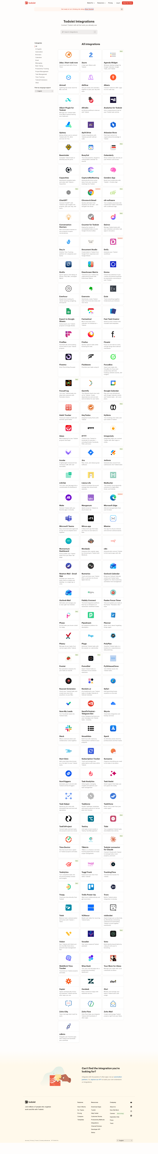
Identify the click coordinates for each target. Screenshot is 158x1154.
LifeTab (62, 483)
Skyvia (107, 711)
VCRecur (86, 915)
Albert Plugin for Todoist (66, 108)
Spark (106, 736)
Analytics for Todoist (113, 107)
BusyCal (85, 155)
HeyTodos (86, 415)
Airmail (62, 85)
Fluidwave (86, 364)
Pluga (84, 643)
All (36, 46)
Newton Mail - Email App (68, 574)
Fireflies (62, 342)
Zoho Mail (108, 1011)
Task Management (41, 74)
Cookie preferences (45, 1140)
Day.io (62, 249)
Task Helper (64, 804)
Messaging (38, 63)
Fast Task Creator (111, 319)
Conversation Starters (65, 225)
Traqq (61, 894)
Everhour (63, 296)
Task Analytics (88, 781)
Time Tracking (39, 77)
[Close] (121, 9)
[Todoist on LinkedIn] (131, 1107)
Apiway (62, 132)
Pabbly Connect (89, 600)
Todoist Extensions (41, 80)
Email (37, 60)
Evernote (86, 296)
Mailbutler (108, 483)
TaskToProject (65, 826)
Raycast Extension (67, 688)
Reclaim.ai (86, 688)
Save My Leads (65, 711)
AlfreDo (85, 107)
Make (61, 505)
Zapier (62, 989)
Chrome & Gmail (89, 200)
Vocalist (85, 941)
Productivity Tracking (42, 68)
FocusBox (108, 364)
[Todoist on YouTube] (131, 1103)
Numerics (86, 573)
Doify (106, 249)
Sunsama (108, 758)
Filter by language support (43, 87)
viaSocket (108, 915)
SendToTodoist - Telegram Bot (89, 712)
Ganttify (85, 390)
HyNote (107, 415)
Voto (106, 941)
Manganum (87, 505)
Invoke (62, 460)
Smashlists (86, 736)
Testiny (85, 826)
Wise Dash (86, 966)
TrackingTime (110, 872)
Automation (39, 52)
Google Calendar (111, 390)
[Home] (30, 3)
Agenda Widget (111, 62)
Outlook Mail (65, 600)
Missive (107, 526)
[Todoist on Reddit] (131, 1116)
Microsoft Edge (110, 505)
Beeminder (64, 155)
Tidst (106, 826)
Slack (61, 736)
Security (27, 1140)
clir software (109, 200)
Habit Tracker (65, 415)
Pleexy (62, 643)
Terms (37, 1140)
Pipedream (86, 622)
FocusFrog (64, 390)
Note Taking (39, 66)
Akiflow (85, 85)
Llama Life (86, 483)
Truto (106, 894)
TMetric (85, 847)
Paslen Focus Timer (112, 600)
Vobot (62, 941)
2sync (84, 62)
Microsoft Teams (66, 526)
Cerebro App (109, 177)
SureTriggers (65, 781)
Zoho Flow (86, 1011)
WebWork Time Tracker (66, 967)
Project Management (41, 71)
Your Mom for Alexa (112, 966)
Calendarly (109, 155)
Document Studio (89, 249)
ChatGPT (63, 200)
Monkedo (86, 548)
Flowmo (62, 364)
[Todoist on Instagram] (131, 1111)
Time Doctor (64, 847)
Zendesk (85, 989)
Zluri (106, 989)
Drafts (62, 272)
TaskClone (108, 804)
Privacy (32, 1140)
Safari (106, 688)
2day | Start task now (68, 62)
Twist (61, 915)
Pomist (62, 666)
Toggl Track (87, 872)
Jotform (107, 460)
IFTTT (84, 436)
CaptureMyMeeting (90, 177)
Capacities (64, 177)
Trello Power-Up (89, 894)
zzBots (62, 1034)
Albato (107, 85)
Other (37, 83)
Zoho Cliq (63, 1011)
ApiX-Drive (86, 132)
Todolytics (63, 872)
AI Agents (38, 49)
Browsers (38, 54)
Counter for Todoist (90, 224)
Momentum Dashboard (64, 549)
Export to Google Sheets (66, 320)
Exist (106, 296)
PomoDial (86, 666)
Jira (83, 460)
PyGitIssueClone (111, 666)
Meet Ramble (89, 9)
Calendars (38, 57)
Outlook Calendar (112, 573)
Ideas (61, 436)
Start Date (63, 758)
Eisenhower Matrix (90, 272)
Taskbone (86, 804)
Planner (107, 622)
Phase (62, 622)
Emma (106, 272)
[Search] (94, 32)
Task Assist (108, 781)
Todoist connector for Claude (112, 848)
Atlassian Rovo (110, 132)
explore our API (96, 1079)
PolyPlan (108, 643)
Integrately (109, 436)
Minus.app (86, 526)
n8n (105, 548)
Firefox (85, 342)
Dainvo (107, 224)
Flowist (107, 342)
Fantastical (87, 319)
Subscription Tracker (91, 758)
